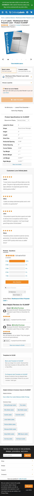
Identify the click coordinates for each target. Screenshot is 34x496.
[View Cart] (31, 12)
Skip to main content (6, 6)
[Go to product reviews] (4, 25)
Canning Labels (8, 439)
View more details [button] (17, 164)
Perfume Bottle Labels (9, 424)
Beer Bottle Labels (22, 410)
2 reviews (18, 25)
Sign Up (27, 455)
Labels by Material (10, 17)
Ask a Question (17, 282)
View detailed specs (17, 63)
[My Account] (27, 12)
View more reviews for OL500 (17, 345)
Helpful (7, 320)
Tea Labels (23, 405)
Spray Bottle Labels (9, 434)
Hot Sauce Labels (20, 439)
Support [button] (3, 470)
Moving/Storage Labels (10, 405)
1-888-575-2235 (22, 479)
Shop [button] (2, 461)
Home (2, 17)
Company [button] (3, 474)
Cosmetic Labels (20, 414)
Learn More (29, 490)
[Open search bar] (6, 12)
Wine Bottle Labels (9, 410)
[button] (2, 12)
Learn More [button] (6, 92)
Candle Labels (8, 414)
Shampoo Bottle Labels (10, 429)
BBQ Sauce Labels (23, 434)
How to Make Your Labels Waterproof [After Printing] (16, 397)
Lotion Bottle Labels (9, 419)
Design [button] (3, 465)
